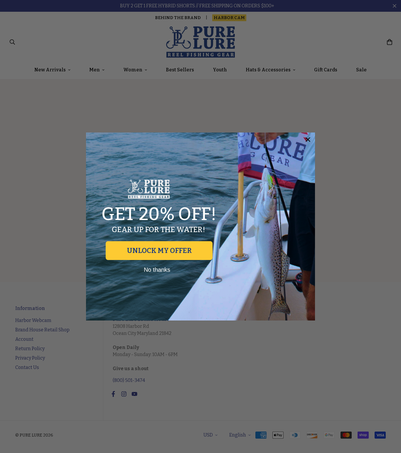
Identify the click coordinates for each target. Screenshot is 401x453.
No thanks (157, 269)
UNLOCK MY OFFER (159, 250)
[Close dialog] (308, 139)
